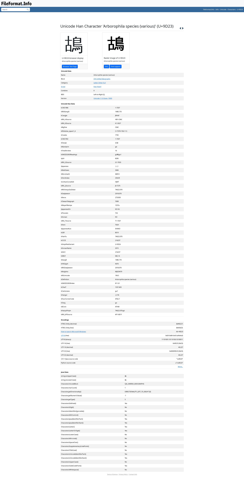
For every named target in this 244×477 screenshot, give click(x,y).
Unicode (223, 9)
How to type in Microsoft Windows (73, 332)
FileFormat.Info (208, 9)
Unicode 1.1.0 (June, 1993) (103, 98)
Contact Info (133, 474)
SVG (106, 66)
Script (63, 87)
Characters (232, 9)
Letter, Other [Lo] (100, 83)
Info (217, 9)
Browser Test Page (70, 66)
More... (180, 367)
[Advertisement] (123, 18)
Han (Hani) (97, 87)
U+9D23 (240, 9)
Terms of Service (112, 474)
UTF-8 (63, 335)
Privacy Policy (123, 474)
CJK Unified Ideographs (102, 79)
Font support (115, 66)
